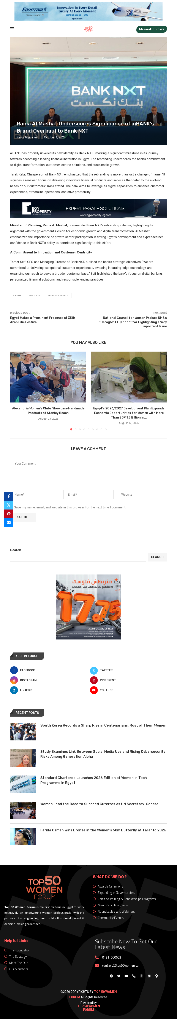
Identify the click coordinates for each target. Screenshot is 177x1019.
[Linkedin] (149, 976)
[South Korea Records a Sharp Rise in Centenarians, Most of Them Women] (23, 731)
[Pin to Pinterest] (8, 514)
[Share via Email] (8, 522)
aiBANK (17, 295)
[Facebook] (111, 976)
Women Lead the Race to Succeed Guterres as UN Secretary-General (99, 804)
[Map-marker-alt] (156, 976)
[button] (16, 390)
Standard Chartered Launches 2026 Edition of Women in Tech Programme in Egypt (93, 780)
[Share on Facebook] (8, 496)
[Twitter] (118, 976)
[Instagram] (141, 976)
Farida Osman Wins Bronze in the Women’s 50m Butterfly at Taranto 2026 (103, 830)
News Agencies (27, 137)
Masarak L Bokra (151, 29)
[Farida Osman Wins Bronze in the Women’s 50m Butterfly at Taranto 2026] (23, 836)
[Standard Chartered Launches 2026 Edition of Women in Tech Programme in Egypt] (23, 784)
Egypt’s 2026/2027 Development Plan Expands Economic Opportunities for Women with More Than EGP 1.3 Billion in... (128, 413)
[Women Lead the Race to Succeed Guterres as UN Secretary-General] (23, 810)
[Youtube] (126, 976)
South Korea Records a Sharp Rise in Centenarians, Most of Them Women (103, 725)
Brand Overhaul (58, 295)
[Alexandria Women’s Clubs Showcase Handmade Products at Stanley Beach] (48, 377)
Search (15, 550)
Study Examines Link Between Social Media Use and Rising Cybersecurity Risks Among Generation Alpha (102, 754)
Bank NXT (34, 295)
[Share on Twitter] (8, 505)
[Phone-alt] (134, 976)
